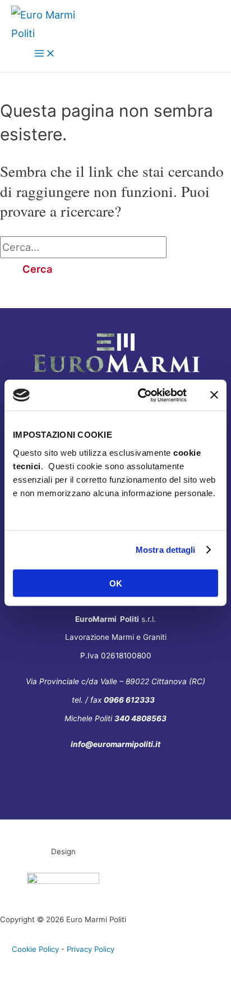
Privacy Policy (90, 949)
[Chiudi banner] (214, 395)
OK (115, 583)
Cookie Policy (35, 949)
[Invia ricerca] (191, 247)
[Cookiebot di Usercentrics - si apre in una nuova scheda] (140, 395)
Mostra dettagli (166, 550)
